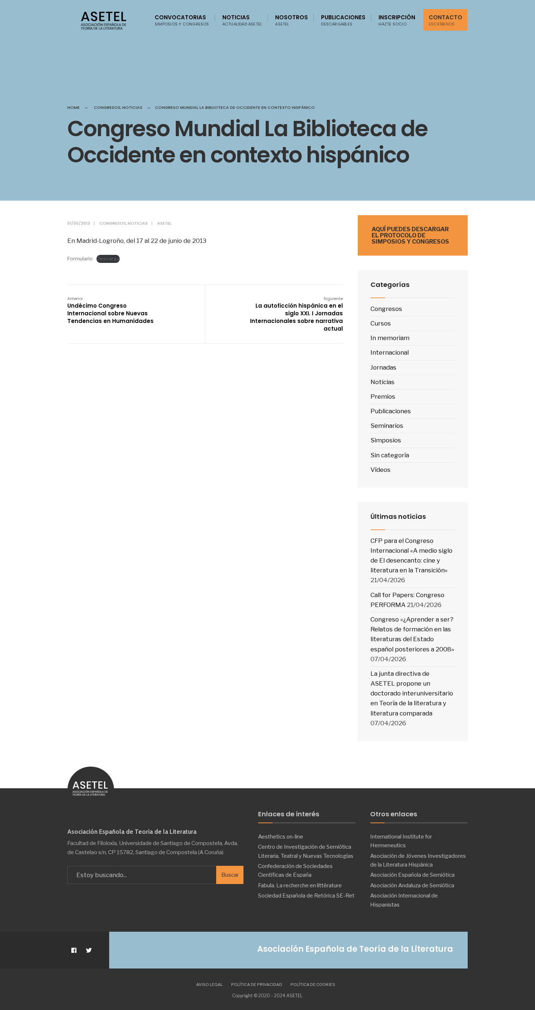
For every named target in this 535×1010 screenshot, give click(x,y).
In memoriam (389, 338)
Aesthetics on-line (280, 836)
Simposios (385, 440)
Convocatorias (182, 20)
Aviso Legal (209, 984)
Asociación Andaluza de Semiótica (412, 885)
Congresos (107, 107)
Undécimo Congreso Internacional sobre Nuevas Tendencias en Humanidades (110, 310)
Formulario (80, 258)
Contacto (445, 20)
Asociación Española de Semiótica (412, 874)
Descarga (108, 258)
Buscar (230, 875)
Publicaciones (343, 20)
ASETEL (164, 223)
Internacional (389, 352)
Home (73, 107)
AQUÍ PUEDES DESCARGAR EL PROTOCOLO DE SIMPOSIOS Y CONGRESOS (410, 235)
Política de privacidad (256, 984)
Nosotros (291, 20)
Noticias (242, 20)
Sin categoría (389, 455)
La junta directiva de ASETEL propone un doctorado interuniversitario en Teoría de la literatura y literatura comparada (411, 693)
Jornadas (383, 367)
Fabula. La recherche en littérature (300, 885)
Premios (382, 396)
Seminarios (386, 425)
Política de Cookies (312, 984)
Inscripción (397, 20)
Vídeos (380, 469)
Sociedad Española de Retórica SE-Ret (306, 895)
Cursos (380, 323)
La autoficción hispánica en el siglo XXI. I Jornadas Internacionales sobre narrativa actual (296, 314)
